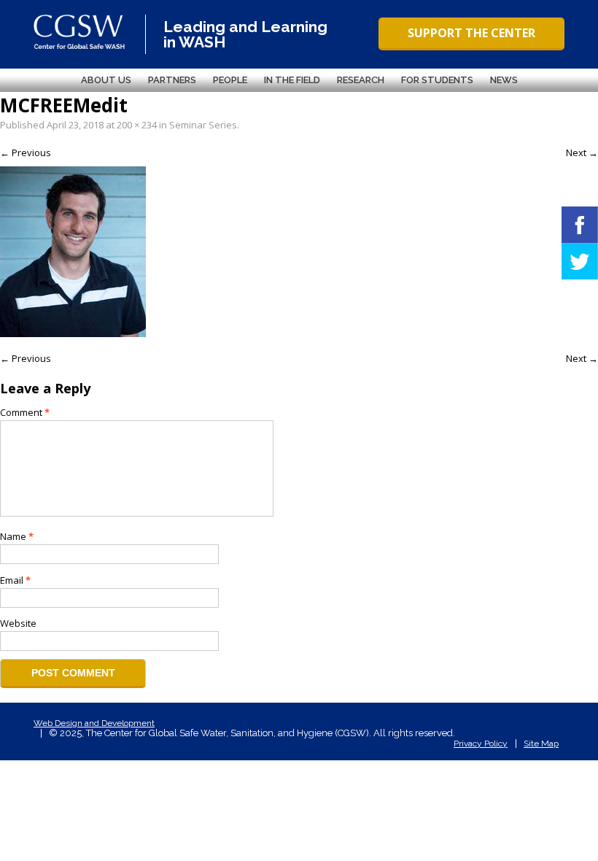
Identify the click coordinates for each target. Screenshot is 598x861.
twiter (580, 261)
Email (15, 580)
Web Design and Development (94, 723)
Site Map (541, 743)
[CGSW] (79, 32)
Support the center (471, 33)
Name (17, 536)
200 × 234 (137, 124)
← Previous (25, 152)
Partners (172, 79)
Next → (582, 152)
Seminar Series (203, 124)
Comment (25, 412)
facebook (580, 224)
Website (18, 623)
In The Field (292, 79)
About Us (106, 79)
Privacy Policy (481, 743)
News (504, 79)
